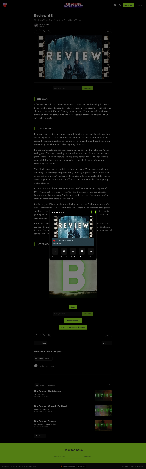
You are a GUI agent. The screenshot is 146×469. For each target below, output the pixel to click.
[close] (93, 212)
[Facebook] (64, 251)
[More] (91, 251)
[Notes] (82, 251)
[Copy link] (55, 251)
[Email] (73, 251)
